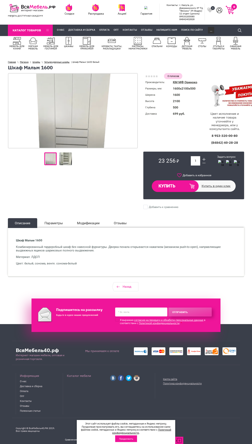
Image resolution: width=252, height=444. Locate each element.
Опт (22, 396)
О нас (23, 381)
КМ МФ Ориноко (185, 82)
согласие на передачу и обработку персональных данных (168, 320)
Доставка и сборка (31, 386)
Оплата (24, 391)
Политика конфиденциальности (182, 383)
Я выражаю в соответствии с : (162, 321)
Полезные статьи (30, 410)
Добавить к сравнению (163, 207)
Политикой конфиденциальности (159, 323)
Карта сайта (170, 379)
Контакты (26, 400)
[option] (72, 111)
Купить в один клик (216, 186)
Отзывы (24, 405)
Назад (127, 286)
